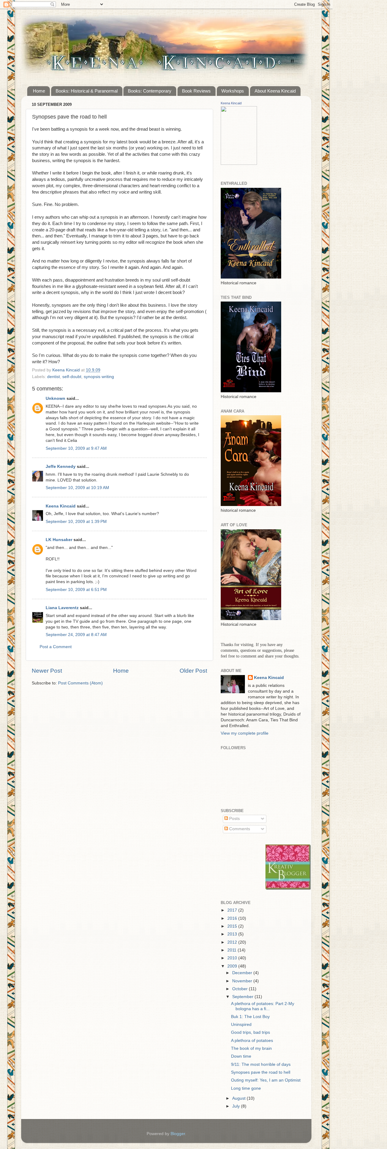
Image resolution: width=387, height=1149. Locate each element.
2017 (232, 910)
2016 (232, 918)
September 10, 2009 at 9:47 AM (76, 448)
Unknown (55, 398)
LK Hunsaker (59, 539)
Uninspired (241, 1024)
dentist (53, 376)
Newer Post (47, 671)
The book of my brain (251, 1048)
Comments (239, 829)
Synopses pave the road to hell (260, 1072)
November (242, 981)
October (240, 989)
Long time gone (246, 1088)
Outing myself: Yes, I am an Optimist (266, 1080)
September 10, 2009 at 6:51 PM (76, 589)
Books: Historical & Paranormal (87, 90)
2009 (232, 966)
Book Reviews (196, 90)
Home (39, 90)
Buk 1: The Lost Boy (250, 1016)
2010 (232, 958)
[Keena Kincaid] (239, 163)
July (236, 1106)
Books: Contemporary (149, 90)
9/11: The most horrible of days (261, 1064)
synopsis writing (99, 376)
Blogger (178, 1133)
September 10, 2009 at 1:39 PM (76, 521)
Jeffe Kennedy (61, 466)
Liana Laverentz (62, 608)
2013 (232, 934)
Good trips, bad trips (250, 1032)
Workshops (232, 90)
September (243, 996)
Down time (241, 1056)
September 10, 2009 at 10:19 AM (77, 487)
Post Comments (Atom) (80, 683)
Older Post (193, 671)
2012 (232, 942)
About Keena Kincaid (275, 90)
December (242, 973)
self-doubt (71, 376)
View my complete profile (244, 733)
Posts (234, 818)
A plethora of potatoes (252, 1040)
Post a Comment (56, 647)
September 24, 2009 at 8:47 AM (76, 634)
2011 (232, 950)
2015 (232, 926)
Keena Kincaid (61, 506)
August (239, 1098)
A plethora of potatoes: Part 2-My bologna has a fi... (262, 1006)
